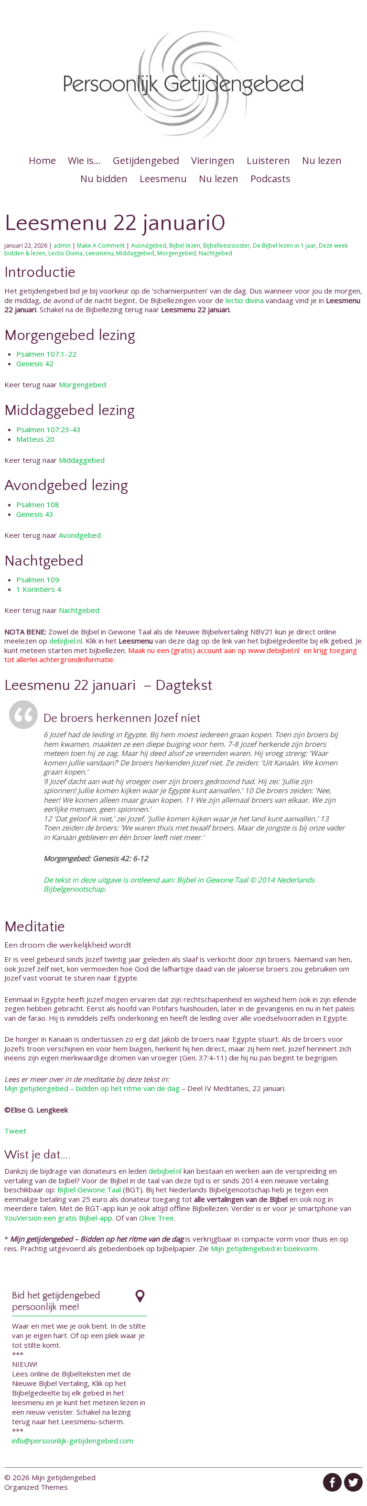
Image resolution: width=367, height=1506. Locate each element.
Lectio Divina (65, 253)
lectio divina (245, 300)
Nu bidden (104, 178)
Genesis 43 (35, 514)
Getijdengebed (146, 160)
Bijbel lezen (184, 245)
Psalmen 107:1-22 (46, 354)
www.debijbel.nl (274, 650)
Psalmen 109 (37, 579)
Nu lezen (322, 160)
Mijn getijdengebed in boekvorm (264, 1248)
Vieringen (213, 160)
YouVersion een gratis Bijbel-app (58, 1217)
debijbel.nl (65, 640)
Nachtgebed (215, 253)
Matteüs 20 (35, 439)
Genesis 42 (35, 363)
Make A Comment (101, 245)
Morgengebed (176, 253)
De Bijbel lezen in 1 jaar (284, 245)
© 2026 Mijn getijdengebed (50, 1477)
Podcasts (270, 178)
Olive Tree (156, 1217)
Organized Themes (36, 1487)
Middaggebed (135, 253)
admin (62, 245)
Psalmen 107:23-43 (48, 429)
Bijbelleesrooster (226, 245)
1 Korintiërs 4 (38, 589)
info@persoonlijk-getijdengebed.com (72, 1440)
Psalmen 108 (37, 504)
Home (42, 160)
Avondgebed (148, 245)
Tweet (15, 1130)
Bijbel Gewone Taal (89, 1189)
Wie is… (84, 160)
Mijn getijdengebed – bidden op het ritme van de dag (92, 1088)
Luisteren (268, 160)
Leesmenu (163, 178)
